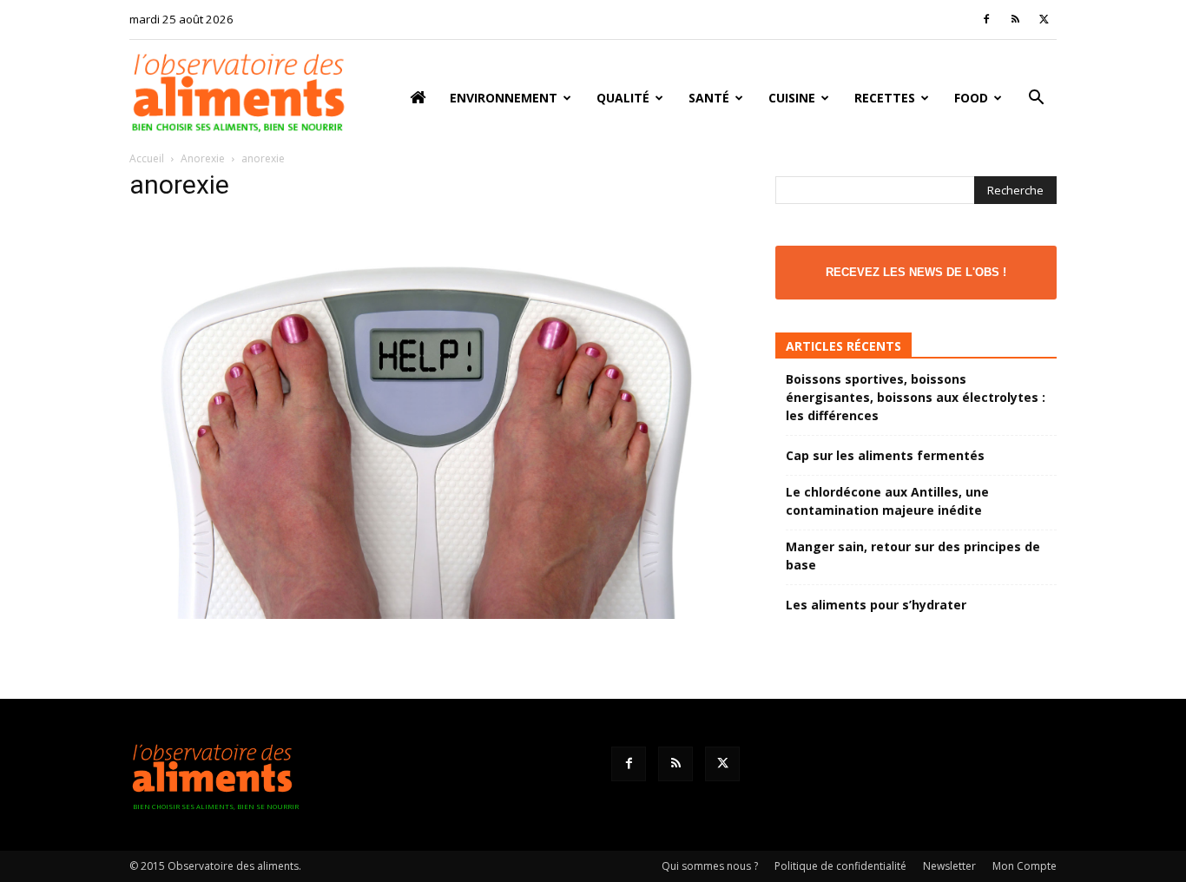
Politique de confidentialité (840, 866)
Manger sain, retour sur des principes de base (913, 555)
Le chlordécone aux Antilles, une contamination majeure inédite (887, 501)
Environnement (503, 97)
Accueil (146, 158)
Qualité (622, 97)
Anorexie (203, 158)
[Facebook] (986, 19)
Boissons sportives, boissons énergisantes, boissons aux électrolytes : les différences (915, 397)
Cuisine (791, 97)
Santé (709, 97)
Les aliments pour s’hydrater (876, 604)
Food (971, 97)
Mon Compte (1024, 866)
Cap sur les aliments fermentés (885, 455)
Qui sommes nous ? (710, 866)
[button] (1036, 99)
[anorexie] (431, 614)
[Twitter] (1044, 19)
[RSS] (1015, 19)
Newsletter (949, 866)
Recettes (884, 97)
